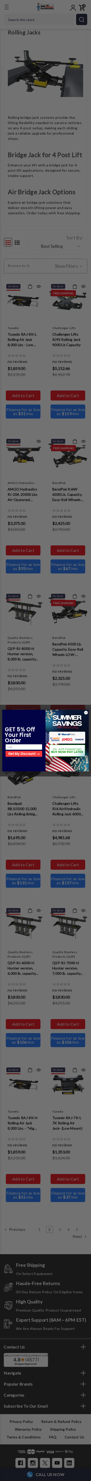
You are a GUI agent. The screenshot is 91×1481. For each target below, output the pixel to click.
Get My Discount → (24, 753)
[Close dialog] (86, 712)
